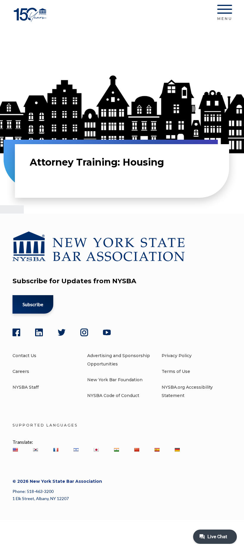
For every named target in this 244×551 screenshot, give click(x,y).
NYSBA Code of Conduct (113, 395)
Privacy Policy (177, 355)
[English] (15, 449)
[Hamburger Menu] (224, 10)
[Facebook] (16, 332)
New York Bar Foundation (115, 379)
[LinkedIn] (39, 332)
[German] (177, 449)
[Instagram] (84, 332)
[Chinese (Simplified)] (136, 449)
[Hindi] (116, 449)
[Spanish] (156, 449)
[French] (55, 449)
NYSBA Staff (25, 387)
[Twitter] (61, 332)
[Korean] (35, 449)
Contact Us (24, 355)
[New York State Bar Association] (31, 19)
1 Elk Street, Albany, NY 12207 (40, 498)
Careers (20, 371)
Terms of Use (176, 371)
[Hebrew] (76, 449)
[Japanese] (96, 449)
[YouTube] (107, 332)
